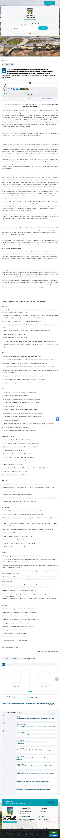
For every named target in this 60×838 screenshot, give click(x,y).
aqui (6, 647)
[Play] (28, 94)
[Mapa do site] (35, 23)
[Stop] (31, 94)
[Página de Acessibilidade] (38, 23)
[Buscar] (43, 28)
